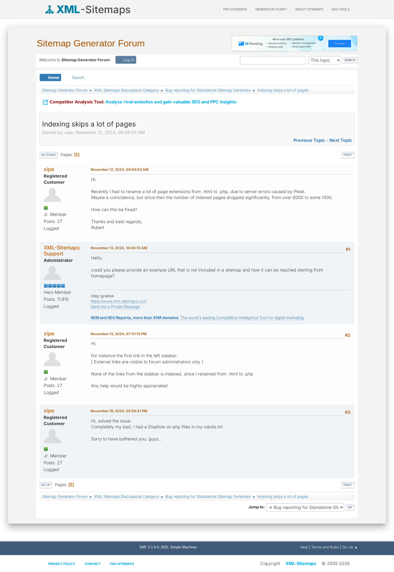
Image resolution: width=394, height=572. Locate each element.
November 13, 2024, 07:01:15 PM (119, 334)
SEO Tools (341, 9)
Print (347, 155)
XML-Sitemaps (300, 563)
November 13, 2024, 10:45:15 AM (119, 248)
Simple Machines (183, 547)
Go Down (48, 155)
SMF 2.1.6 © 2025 (153, 547)
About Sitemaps (309, 9)
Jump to (255, 507)
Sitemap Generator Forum (91, 43)
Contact (93, 564)
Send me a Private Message (115, 306)
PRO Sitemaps (235, 9)
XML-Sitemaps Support (62, 250)
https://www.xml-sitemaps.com (119, 301)
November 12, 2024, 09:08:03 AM (119, 169)
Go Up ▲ (350, 547)
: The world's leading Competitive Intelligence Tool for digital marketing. (198, 317)
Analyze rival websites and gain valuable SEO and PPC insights (139, 102)
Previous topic (309, 140)
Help (304, 547)
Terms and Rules (325, 547)
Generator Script (271, 9)
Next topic (340, 140)
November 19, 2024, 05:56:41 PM (119, 411)
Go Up (45, 485)
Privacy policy (61, 564)
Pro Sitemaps (122, 564)
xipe (49, 169)
